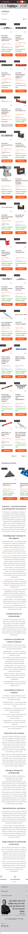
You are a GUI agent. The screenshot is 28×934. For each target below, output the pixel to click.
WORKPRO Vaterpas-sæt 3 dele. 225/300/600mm (19, 397)
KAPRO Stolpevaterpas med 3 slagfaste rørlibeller (5, 253)
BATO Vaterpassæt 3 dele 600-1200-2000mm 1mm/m (6, 324)
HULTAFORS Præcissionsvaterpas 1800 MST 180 (7, 216)
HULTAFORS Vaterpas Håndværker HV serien (19, 38)
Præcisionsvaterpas (8, 589)
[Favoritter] (21, 6)
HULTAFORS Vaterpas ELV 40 (19, 251)
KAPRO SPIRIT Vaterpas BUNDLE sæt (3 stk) (20, 288)
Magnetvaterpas (9, 579)
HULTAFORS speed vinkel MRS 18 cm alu (9, 484)
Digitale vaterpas (7, 555)
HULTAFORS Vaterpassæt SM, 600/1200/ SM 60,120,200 (6, 111)
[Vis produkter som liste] (26, 19)
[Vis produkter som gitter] (23, 19)
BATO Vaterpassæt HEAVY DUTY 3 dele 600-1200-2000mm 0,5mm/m (20, 435)
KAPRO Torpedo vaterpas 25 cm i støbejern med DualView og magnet (5, 360)
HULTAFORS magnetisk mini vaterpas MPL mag (20, 145)
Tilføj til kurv (7, 55)
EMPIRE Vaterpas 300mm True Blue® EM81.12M (20, 358)
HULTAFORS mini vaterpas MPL (19, 215)
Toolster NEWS (5, 1)
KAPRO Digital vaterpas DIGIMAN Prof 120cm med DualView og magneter (6, 398)
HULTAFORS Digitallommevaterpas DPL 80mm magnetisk (21, 181)
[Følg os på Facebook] (2, 926)
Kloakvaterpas (7, 605)
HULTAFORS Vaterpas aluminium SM (7, 145)
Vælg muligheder (21, 55)
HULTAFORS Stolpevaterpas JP (6, 179)
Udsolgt (7, 125)
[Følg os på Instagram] (5, 926)
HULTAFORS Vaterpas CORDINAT (20, 323)
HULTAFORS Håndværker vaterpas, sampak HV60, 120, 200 (6, 38)
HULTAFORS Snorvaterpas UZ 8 (20, 109)
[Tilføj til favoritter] (11, 32)
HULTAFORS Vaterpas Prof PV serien (6, 74)
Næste (23, 456)
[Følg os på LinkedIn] (7, 926)
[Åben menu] (2, 6)
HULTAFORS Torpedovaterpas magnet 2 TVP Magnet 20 (20, 75)
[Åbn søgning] (5, 6)
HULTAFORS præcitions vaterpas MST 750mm (7, 288)
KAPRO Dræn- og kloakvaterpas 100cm (6, 434)
